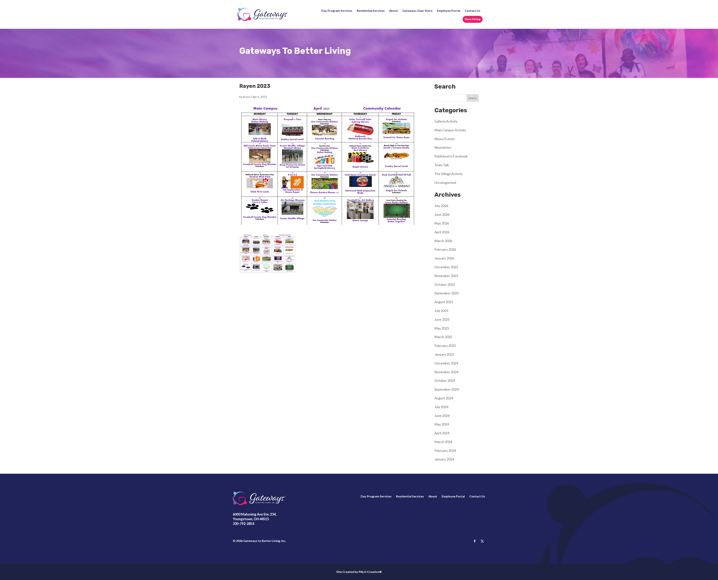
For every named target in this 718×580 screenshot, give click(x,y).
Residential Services (371, 10)
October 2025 (444, 284)
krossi (246, 96)
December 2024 (446, 363)
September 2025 (446, 293)
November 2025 (446, 276)
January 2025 (444, 354)
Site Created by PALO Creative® (359, 571)
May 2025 (441, 328)
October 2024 (444, 380)
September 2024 (446, 389)
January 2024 (444, 459)
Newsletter (442, 147)
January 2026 (444, 258)
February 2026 (445, 249)
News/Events (444, 139)
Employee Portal (448, 10)
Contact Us (472, 10)
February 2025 (445, 346)
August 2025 (443, 302)
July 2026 (441, 206)
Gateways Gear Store (417, 10)
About (393, 10)
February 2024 (445, 450)
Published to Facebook (451, 156)
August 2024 (443, 398)
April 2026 (441, 232)
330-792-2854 (243, 524)
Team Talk (441, 165)
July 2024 (441, 407)
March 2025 (443, 337)
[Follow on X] (482, 541)
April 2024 (441, 433)
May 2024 (441, 424)
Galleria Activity (446, 121)
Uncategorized (445, 182)
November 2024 (446, 372)
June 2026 (441, 214)
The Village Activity (448, 174)
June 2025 (441, 319)
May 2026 (441, 223)
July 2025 (441, 311)
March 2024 (443, 442)
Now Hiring (472, 19)
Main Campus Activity (450, 130)
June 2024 (441, 416)
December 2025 (446, 267)
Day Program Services (336, 10)
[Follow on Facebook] (475, 541)
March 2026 (443, 241)
